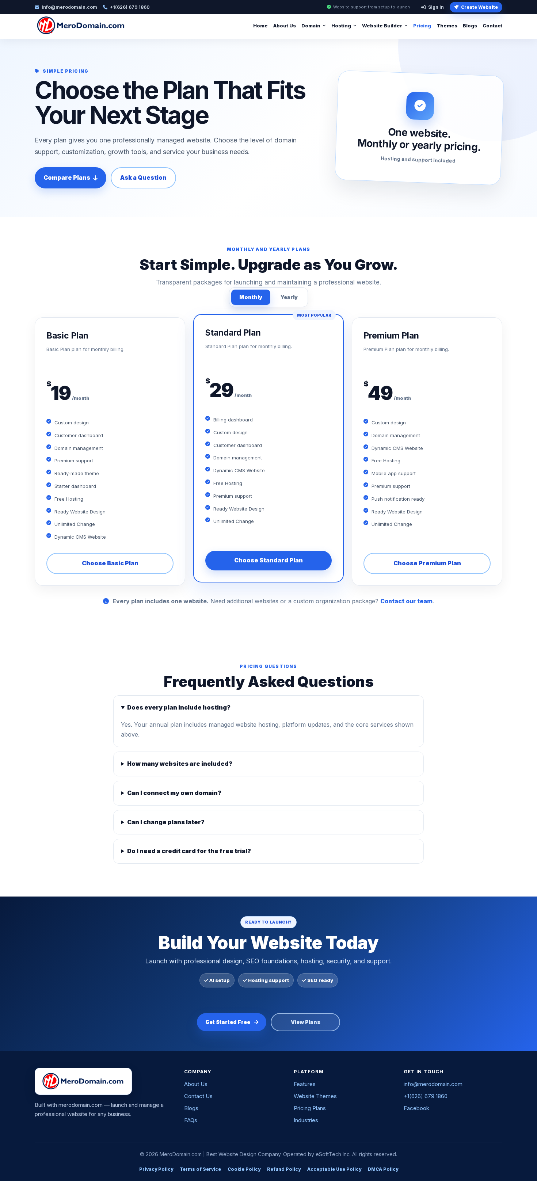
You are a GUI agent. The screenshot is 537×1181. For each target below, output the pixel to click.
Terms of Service (200, 1169)
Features (305, 1084)
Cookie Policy (244, 1169)
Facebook (416, 1108)
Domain (310, 25)
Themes (447, 25)
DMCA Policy (383, 1169)
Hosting (341, 25)
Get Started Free (227, 1022)
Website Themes (315, 1096)
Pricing (422, 25)
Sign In (436, 7)
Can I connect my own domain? (174, 792)
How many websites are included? (179, 763)
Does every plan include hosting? (179, 707)
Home (260, 25)
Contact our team (406, 601)
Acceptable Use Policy (334, 1169)
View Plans (305, 1022)
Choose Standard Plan (268, 560)
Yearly (289, 297)
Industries (306, 1120)
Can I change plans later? (166, 822)
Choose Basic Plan (110, 563)
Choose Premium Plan (427, 563)
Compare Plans (66, 177)
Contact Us (198, 1096)
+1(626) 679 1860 (426, 1096)
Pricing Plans (310, 1108)
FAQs (190, 1120)
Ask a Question (143, 177)
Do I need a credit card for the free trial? (189, 851)
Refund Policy (284, 1169)
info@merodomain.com (433, 1084)
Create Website (479, 7)
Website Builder (382, 25)
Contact (492, 25)
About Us (284, 25)
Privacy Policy (156, 1169)
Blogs (470, 25)
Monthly (250, 297)
